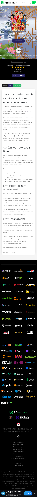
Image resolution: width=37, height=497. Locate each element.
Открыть (28, 493)
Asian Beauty (17, 85)
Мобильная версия (18, 447)
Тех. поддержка (18, 456)
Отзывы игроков (18, 454)
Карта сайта (19, 465)
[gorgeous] (24, 67)
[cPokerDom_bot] (18, 436)
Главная (5, 85)
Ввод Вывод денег (18, 449)
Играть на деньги (18, 75)
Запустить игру (18, 41)
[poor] (15, 67)
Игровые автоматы (18, 442)
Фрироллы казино (18, 444)
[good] (21, 67)
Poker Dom (27, 111)
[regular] (18, 67)
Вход (23, 2)
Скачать (18, 463)
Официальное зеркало (18, 458)
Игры (10, 85)
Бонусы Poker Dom (18, 451)
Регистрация (18, 461)
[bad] (12, 67)
